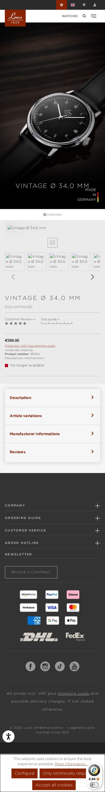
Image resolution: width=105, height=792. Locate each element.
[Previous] (13, 277)
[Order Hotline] (61, 5)
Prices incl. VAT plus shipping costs (30, 345)
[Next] (92, 277)
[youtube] (74, 666)
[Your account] (94, 5)
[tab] (52, 398)
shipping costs (73, 693)
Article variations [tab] (26, 416)
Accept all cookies (54, 785)
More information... (71, 764)
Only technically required (68, 773)
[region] (52, 255)
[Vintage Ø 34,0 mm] (52, 228)
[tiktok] (60, 666)
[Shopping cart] (84, 5)
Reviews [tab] (17, 452)
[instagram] (45, 666)
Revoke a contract (31, 572)
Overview (54, 214)
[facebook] (30, 666)
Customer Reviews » (20, 319)
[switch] (94, 785)
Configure (24, 773)
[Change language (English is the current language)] (73, 5)
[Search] (84, 16)
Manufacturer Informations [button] (23, 358)
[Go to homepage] (15, 18)
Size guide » (50, 319)
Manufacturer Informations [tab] (35, 434)
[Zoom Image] (52, 243)
